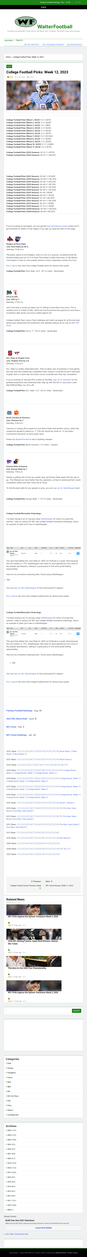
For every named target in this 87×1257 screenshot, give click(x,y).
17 (66, 765)
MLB (9, 1082)
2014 (9, 1186)
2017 (9, 1172)
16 (62, 765)
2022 (9, 1149)
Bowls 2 (71, 803)
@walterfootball (22, 439)
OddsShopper (46, 519)
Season (10, 1110)
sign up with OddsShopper (25, 588)
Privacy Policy (72, 1253)
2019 (9, 1163)
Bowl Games (65, 759)
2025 (9, 1135)
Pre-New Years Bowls (69, 824)
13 (54, 751)
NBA (9, 1087)
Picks (9, 66)
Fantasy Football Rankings (19, 710)
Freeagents (11, 1073)
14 (57, 751)
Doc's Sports (11, 265)
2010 (9, 1205)
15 (59, 765)
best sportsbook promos (57, 226)
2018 (9, 1168)
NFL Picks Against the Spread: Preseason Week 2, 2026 (33, 992)
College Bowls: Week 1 (69, 778)
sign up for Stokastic (62, 380)
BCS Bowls (64, 838)
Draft (9, 1063)
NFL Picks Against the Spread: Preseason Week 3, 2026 (33, 916)
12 (50, 751)
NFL (8, 1091)
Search (76, 1011)
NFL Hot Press (12, 1096)
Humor (10, 1077)
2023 (9, 1144)
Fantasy (10, 1068)
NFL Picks (11, 727)
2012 (9, 1196)
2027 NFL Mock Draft (31, 44)
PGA (9, 1101)
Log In (43, 7)
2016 (9, 1177)
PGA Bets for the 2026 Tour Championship (27, 968)
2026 (9, 1130)
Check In (19, 40)
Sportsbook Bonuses (74, 44)
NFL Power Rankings (16, 735)
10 (43, 751)
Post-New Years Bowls (23, 811)
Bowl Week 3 (20, 754)
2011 (9, 1201)
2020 (9, 1158)
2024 (9, 1140)
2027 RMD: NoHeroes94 (15, 1234)
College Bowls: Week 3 (46, 773)
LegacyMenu (8, 40)
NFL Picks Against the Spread (53, 44)
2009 (9, 1210)
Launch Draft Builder (43, 1228)
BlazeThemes (61, 1253)
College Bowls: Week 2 (24, 773)
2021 (9, 1154)
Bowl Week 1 (65, 751)
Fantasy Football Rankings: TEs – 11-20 (55, 2)
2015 (9, 1182)
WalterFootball (54, 26)
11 (47, 751)
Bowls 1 (63, 803)
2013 (9, 1191)
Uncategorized (12, 1115)
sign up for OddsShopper (64, 488)
